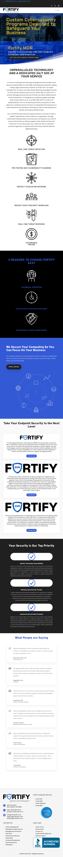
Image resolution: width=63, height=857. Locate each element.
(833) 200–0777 (18, 812)
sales (8, 815)
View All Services (14, 367)
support (9, 817)
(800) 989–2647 (16, 810)
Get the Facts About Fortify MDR (24, 57)
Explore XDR (31, 530)
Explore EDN (31, 495)
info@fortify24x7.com (24, 1)
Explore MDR (32, 456)
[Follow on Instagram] (58, 6)
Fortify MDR (20, 48)
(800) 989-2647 (10, 1)
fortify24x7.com (16, 815)
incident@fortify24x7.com (15, 818)
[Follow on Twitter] (55, 6)
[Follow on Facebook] (51, 6)
